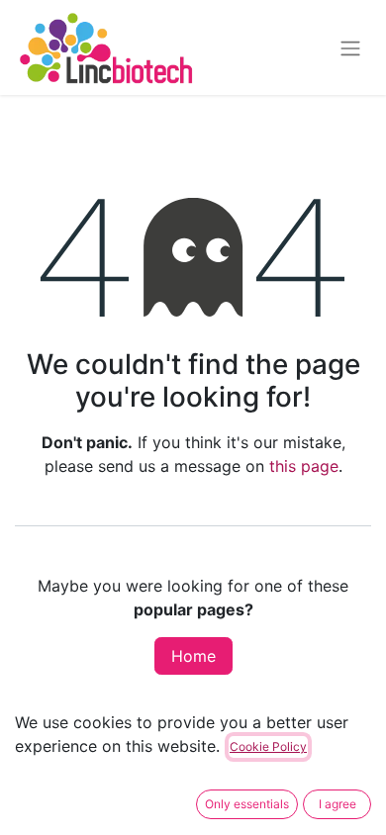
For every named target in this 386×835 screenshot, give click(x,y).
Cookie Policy (268, 746)
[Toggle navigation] (350, 47)
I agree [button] (337, 803)
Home (193, 656)
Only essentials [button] (247, 803)
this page (303, 466)
